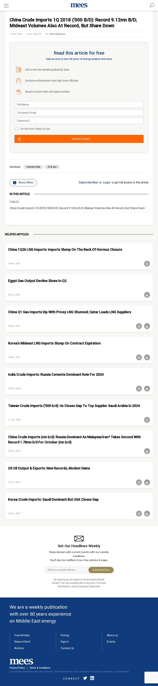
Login (106, 182)
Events (111, 641)
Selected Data (33, 167)
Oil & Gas (52, 167)
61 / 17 (37, 34)
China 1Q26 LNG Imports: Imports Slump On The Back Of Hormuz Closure (65, 249)
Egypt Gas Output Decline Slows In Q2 (37, 281)
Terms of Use (42, 128)
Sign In (65, 641)
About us (112, 635)
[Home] (79, 5)
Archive (19, 648)
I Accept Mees (35, 128)
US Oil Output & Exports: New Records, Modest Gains (49, 468)
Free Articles (22, 635)
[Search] (152, 5)
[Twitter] (85, 678)
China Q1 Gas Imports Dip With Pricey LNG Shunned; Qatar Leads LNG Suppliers (69, 312)
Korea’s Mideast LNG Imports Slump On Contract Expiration (54, 343)
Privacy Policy (17, 668)
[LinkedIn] (91, 678)
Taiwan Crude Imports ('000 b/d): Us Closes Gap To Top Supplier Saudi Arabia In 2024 (74, 406)
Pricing (65, 635)
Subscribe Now (88, 182)
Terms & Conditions (39, 668)
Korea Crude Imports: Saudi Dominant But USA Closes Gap (53, 499)
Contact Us (67, 648)
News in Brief (22, 641)
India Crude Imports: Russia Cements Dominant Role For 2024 (56, 374)
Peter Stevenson (57, 34)
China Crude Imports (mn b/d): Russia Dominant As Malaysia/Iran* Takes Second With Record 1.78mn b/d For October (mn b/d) (74, 439)
